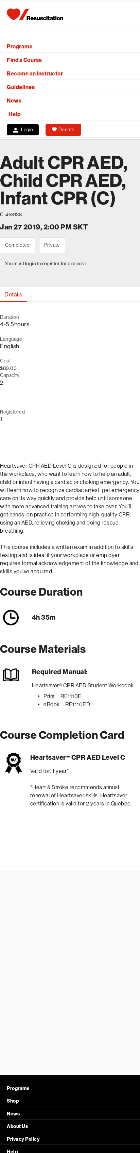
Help (14, 114)
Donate (66, 129)
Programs (19, 46)
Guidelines (21, 87)
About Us (17, 1126)
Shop (13, 1101)
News (14, 100)
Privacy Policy (23, 1139)
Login (27, 129)
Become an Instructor (35, 73)
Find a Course (24, 60)
